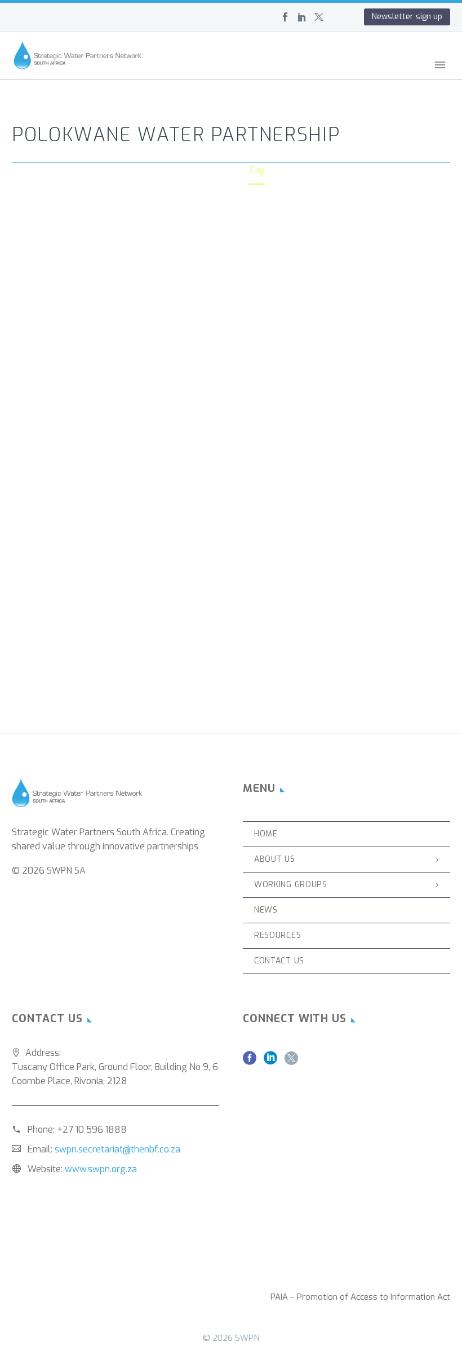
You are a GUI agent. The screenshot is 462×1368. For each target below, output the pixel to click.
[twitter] (291, 1061)
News (412, 78)
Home (223, 78)
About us (273, 78)
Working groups (346, 78)
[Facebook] (285, 16)
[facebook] (249, 1061)
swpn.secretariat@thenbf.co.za (117, 1149)
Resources (277, 935)
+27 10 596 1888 (92, 1129)
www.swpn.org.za (101, 1169)
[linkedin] (270, 1061)
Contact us (279, 960)
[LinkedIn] (302, 16)
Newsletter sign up (407, 16)
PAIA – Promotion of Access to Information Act (360, 1297)
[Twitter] (318, 16)
